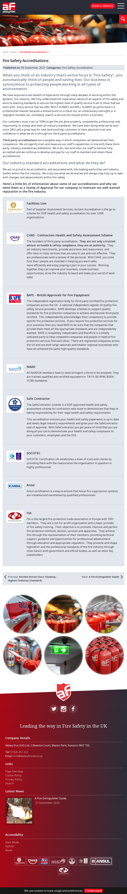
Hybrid (9, 846)
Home (6, 51)
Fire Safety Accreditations (33, 51)
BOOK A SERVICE (102, 6)
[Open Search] (123, 19)
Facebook (73, 708)
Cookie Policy (13, 775)
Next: (100, 576)
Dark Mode (12, 842)
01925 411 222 (19, 752)
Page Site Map (14, 771)
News (14, 51)
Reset (8, 850)
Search (9, 783)
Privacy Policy (13, 779)
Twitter (53, 708)
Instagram (63, 708)
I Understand (93, 891)
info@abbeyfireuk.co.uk (27, 756)
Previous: (32, 578)
